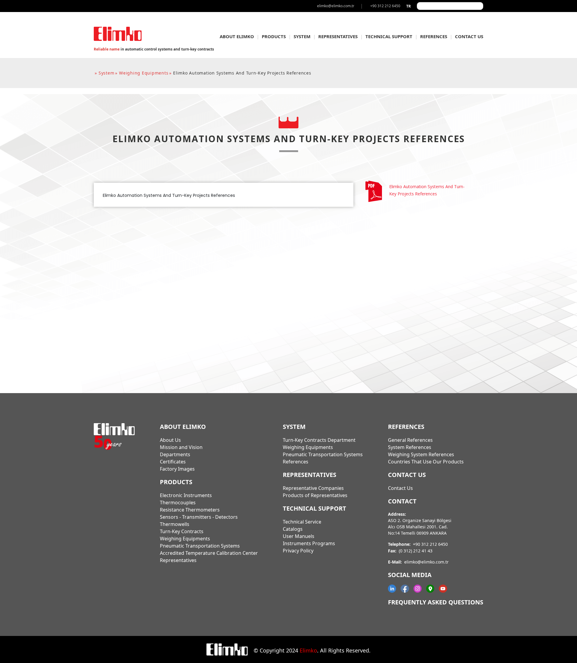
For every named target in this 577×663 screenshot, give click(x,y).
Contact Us (400, 488)
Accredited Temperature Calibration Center (209, 553)
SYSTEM (302, 36)
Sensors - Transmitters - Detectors (199, 517)
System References (409, 447)
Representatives (178, 560)
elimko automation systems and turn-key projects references (242, 73)
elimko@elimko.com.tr (426, 562)
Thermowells (174, 524)
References (295, 461)
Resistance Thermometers (190, 509)
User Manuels (298, 536)
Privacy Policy (298, 550)
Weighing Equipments (185, 538)
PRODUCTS (274, 36)
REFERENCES (433, 36)
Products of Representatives (315, 495)
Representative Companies (313, 488)
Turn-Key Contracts (181, 531)
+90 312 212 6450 (430, 544)
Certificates (173, 461)
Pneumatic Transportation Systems (200, 545)
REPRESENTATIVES (338, 36)
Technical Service (302, 521)
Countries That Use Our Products (426, 461)
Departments (175, 454)
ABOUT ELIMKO (237, 36)
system (106, 73)
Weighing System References (421, 454)
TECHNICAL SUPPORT (388, 36)
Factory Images (177, 469)
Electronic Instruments (186, 495)
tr (408, 6)
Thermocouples (178, 502)
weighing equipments (143, 73)
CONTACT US (469, 36)
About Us (170, 440)
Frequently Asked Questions (435, 602)
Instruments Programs (309, 543)
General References (410, 440)
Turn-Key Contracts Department (319, 440)
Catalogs (293, 529)
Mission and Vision (181, 447)
